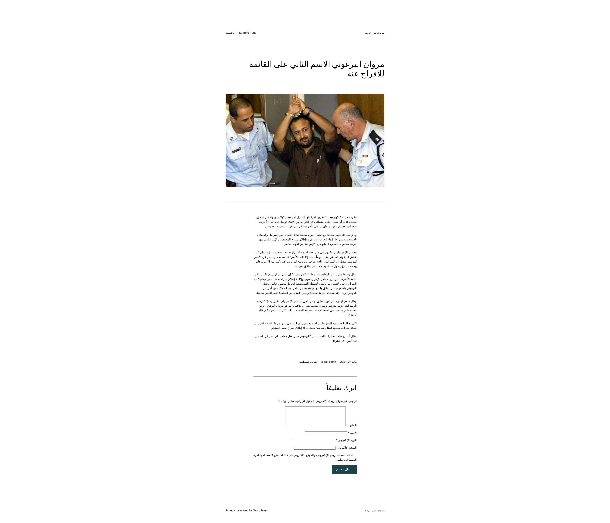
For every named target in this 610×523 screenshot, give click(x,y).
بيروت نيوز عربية (374, 32)
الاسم (352, 432)
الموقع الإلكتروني (346, 447)
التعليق (351, 425)
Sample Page (247, 32)
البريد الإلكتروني (346, 440)
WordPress (260, 510)
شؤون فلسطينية (308, 361)
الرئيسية (230, 32)
